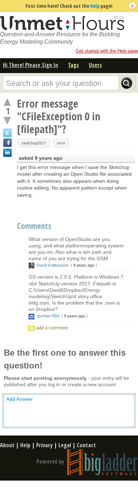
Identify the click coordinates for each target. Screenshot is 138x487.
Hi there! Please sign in (30, 65)
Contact (86, 445)
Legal (64, 445)
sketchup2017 (34, 143)
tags (73, 65)
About (7, 445)
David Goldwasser (53, 265)
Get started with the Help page (107, 51)
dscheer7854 (48, 316)
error (61, 143)
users (95, 65)
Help (94, 5)
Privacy (44, 445)
